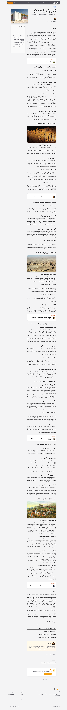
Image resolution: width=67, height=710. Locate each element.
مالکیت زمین (44, 662)
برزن (32, 2)
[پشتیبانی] (17, 3)
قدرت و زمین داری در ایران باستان (19, 44)
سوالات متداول (22, 50)
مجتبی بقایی (52, 19)
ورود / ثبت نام (10, 2)
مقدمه (23, 29)
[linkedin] (10, 706)
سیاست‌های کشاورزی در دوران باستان (18, 46)
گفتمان (29, 2)
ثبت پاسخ (53, 654)
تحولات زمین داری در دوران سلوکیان (18, 35)
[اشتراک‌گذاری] (30, 654)
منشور (35, 2)
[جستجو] (19, 3)
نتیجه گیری (22, 48)
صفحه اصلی (47, 2)
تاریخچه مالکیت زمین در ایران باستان (18, 31)
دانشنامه (42, 2)
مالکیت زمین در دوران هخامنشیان (19, 33)
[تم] (14, 3)
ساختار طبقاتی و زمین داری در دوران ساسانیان (18, 40)
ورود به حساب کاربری (48, 673)
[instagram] (13, 706)
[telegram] (16, 706)
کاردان (39, 2)
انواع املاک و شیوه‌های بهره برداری (19, 42)
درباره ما (13, 692)
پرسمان (25, 2)
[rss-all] (19, 706)
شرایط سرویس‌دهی (11, 694)
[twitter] (8, 706)
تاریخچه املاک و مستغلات (52, 662)
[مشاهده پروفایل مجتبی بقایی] (55, 19)
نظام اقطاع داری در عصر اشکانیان (19, 37)
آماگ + (55, 6)
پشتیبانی (13, 696)
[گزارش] (28, 654)
